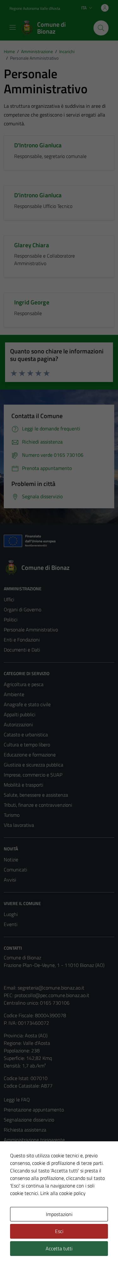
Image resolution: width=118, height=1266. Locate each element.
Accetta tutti (59, 1248)
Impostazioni (59, 1214)
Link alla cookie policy (63, 1193)
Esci (59, 1231)
